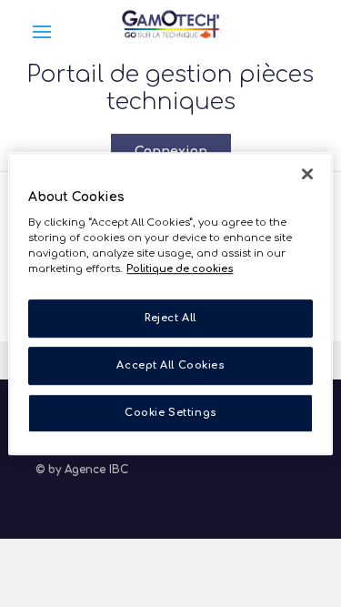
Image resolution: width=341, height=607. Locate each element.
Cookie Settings (170, 413)
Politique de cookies (179, 269)
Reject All (170, 319)
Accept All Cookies (170, 365)
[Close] (307, 174)
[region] (170, 304)
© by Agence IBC (81, 469)
